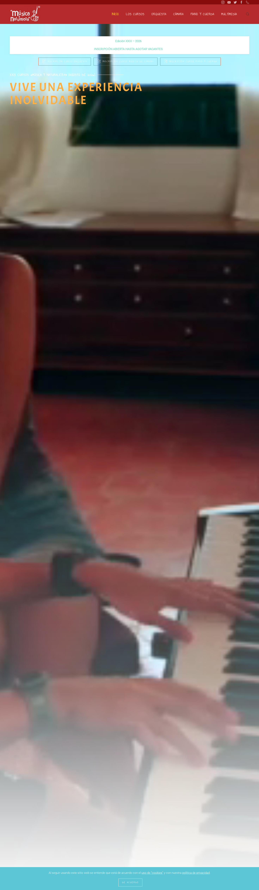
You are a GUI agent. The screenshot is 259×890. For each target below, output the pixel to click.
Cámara (178, 14)
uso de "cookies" (152, 873)
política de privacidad (196, 873)
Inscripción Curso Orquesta (67, 61)
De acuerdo (130, 882)
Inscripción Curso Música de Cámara (128, 61)
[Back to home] (25, 14)
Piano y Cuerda (202, 14)
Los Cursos (135, 14)
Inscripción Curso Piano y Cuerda (193, 61)
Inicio (115, 14)
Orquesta (159, 14)
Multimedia (229, 14)
